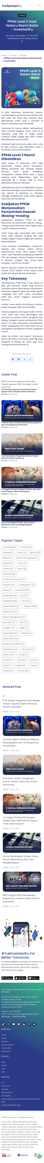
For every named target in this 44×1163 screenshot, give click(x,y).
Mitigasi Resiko (5, 1096)
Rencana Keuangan (7, 1045)
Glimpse (23, 55)
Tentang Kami (5, 1086)
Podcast (4, 1065)
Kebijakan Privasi (6, 1092)
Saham (3, 1035)
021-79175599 (15, 1011)
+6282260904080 (19, 1016)
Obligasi (3, 1038)
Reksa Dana (5, 1042)
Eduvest (13, 55)
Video (3, 1069)
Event (3, 1072)
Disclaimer (4, 1089)
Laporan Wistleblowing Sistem (11, 1105)
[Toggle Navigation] (40, 5)
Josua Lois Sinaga (17, 35)
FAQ (2, 1083)
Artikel (3, 1062)
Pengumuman (5, 1051)
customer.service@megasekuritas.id (23, 1014)
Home (4, 55)
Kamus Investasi (6, 1048)
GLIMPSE (22, 15)
